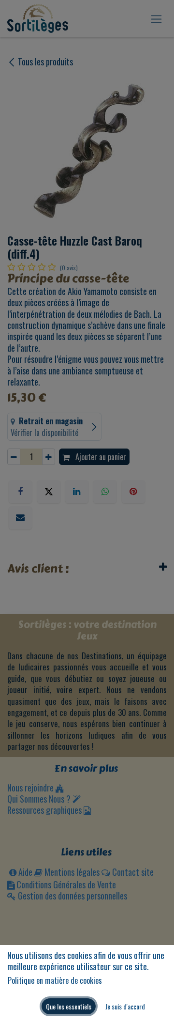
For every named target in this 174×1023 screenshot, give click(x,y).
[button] (69, 1006)
